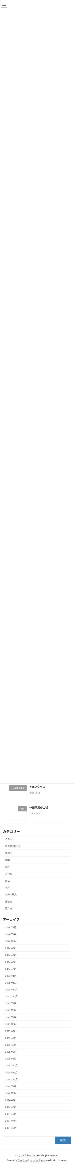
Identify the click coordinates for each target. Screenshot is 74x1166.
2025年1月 (10, 1058)
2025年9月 (10, 1003)
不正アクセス (37, 786)
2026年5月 (10, 948)
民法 (7, 880)
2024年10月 (11, 1079)
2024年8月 (10, 1093)
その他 (8, 839)
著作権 (8, 908)
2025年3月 (10, 1044)
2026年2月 (10, 968)
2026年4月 (10, 955)
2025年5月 (10, 1031)
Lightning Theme (37, 1160)
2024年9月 (10, 1086)
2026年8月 (10, 927)
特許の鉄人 (11, 894)
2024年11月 (11, 1072)
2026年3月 (10, 962)
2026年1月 (10, 975)
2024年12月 (11, 1065)
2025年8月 (10, 1010)
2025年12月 (11, 982)
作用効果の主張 (38, 807)
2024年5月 (10, 1113)
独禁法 (8, 901)
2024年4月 (10, 1121)
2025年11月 (11, 989)
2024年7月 (10, 1100)
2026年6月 (10, 941)
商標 (7, 860)
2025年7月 (10, 1017)
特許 (7, 887)
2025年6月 (10, 1024)
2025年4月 (10, 1038)
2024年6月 (10, 1107)
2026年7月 (10, 934)
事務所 (8, 853)
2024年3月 (10, 1127)
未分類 (8, 873)
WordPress (22, 1160)
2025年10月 (11, 996)
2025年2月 (10, 1051)
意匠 (7, 867)
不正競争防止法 (13, 846)
